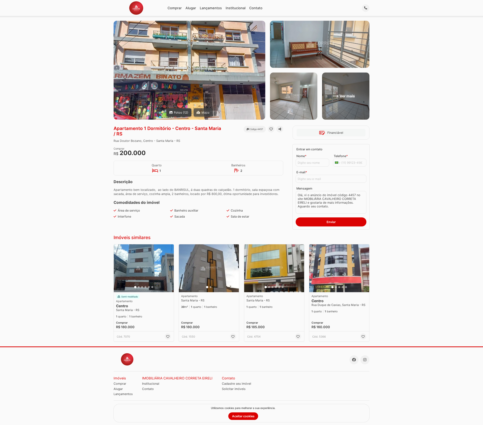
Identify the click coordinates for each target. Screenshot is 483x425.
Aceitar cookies (243, 416)
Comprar (175, 8)
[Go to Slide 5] (149, 287)
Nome (301, 156)
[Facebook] (353, 359)
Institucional (235, 8)
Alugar (190, 8)
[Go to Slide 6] (152, 287)
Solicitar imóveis (233, 389)
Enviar (331, 222)
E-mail (301, 172)
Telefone (341, 156)
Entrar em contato (309, 149)
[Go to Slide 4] (145, 287)
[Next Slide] (170, 268)
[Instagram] (364, 359)
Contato (255, 8)
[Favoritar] (271, 129)
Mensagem (304, 188)
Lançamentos (211, 8)
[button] (144, 268)
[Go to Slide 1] (135, 287)
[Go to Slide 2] (139, 287)
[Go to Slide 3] (142, 287)
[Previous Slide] (118, 268)
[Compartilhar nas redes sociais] (279, 129)
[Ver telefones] (365, 8)
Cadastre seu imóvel (236, 383)
